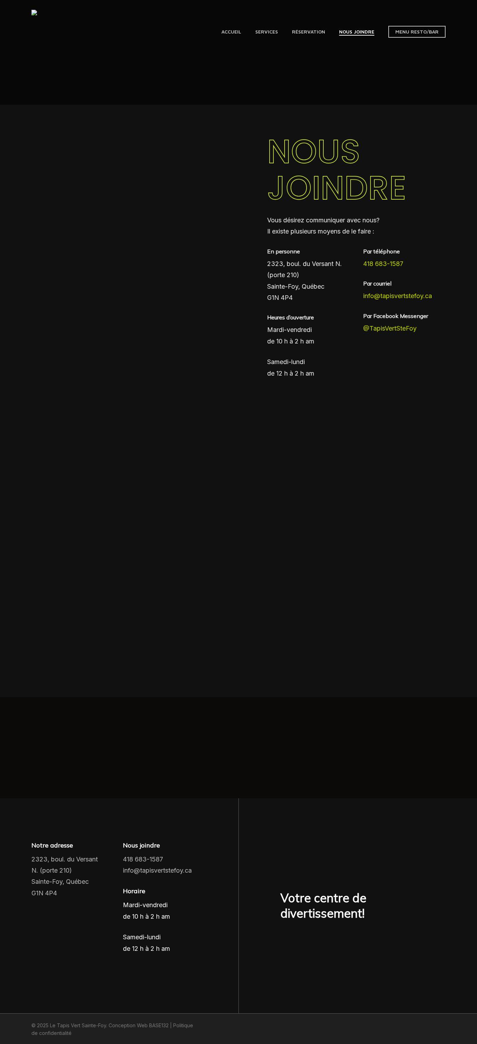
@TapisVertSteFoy (390, 328)
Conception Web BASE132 (139, 1025)
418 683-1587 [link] (143, 859)
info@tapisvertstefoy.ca (397, 295)
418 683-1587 (383, 263)
